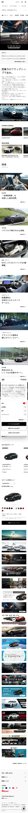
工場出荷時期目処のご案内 (19, 61)
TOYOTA (2, 2)
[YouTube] (13, 788)
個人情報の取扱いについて (7, 804)
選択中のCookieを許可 (14, 428)
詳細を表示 (21, 419)
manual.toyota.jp (19, 387)
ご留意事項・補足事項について (18, 763)
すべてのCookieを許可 (14, 423)
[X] (6, 788)
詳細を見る (22, 202)
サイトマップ (4, 802)
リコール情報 (23, 806)
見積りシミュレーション (14, 522)
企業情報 (17, 806)
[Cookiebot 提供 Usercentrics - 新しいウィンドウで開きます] (20, 380)
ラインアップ (4, 6)
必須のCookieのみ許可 (14, 432)
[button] (24, 809)
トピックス (23, 6)
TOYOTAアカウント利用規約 (19, 804)
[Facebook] (10, 788)
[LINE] (3, 788)
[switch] (24, 407)
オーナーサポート (13, 6)
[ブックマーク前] (25, 10)
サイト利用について (12, 802)
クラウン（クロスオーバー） (9, 10)
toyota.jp (11, 387)
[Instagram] (17, 788)
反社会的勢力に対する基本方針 (8, 806)
